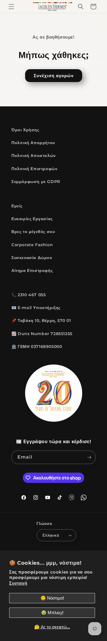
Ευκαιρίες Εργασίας (32, 218)
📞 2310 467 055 (28, 294)
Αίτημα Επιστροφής (32, 270)
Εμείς (17, 205)
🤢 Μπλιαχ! (52, 612)
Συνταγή (18, 583)
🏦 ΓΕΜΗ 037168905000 (36, 346)
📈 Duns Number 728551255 (41, 333)
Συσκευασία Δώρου (31, 257)
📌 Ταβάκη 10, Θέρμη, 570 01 (41, 320)
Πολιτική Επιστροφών (34, 168)
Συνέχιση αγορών (54, 75)
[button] (11, 6)
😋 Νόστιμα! (52, 598)
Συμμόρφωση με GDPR (35, 181)
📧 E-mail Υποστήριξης (35, 307)
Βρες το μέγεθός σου (33, 231)
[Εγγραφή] (89, 457)
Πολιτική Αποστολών (33, 155)
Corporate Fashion (32, 244)
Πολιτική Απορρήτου (33, 142)
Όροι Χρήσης (25, 129)
